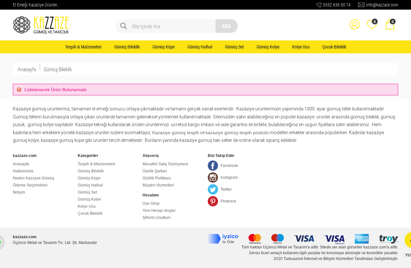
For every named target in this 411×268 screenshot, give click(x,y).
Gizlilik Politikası (157, 178)
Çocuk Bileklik (334, 47)
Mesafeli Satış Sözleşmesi (165, 164)
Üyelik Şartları (155, 171)
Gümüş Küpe (164, 47)
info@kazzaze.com (382, 5)
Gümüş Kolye (268, 47)
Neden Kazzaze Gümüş (33, 178)
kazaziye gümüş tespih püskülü (237, 132)
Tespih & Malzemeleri (83, 47)
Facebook (229, 165)
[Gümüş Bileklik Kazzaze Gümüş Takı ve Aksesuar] (42, 19)
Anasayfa (27, 69)
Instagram (229, 177)
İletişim (19, 192)
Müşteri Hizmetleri (158, 185)
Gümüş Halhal (200, 47)
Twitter (226, 189)
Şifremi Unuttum (157, 217)
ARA (226, 25)
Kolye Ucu (301, 47)
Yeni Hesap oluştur (159, 210)
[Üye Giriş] (354, 19)
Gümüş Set (234, 47)
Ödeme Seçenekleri (30, 185)
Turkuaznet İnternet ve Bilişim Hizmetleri (319, 258)
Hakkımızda (23, 171)
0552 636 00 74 (337, 5)
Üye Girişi (151, 203)
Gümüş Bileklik (127, 47)
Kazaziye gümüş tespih (175, 132)
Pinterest (228, 201)
